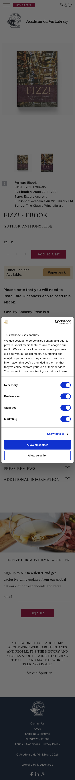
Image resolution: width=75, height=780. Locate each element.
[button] (62, 4)
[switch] (65, 396)
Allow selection (37, 455)
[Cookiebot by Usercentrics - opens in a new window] (55, 322)
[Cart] (70, 5)
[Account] (66, 5)
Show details (55, 433)
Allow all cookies (37, 444)
